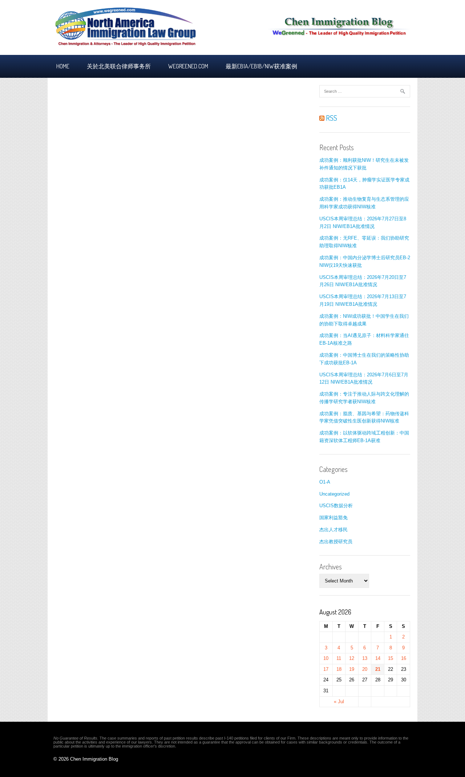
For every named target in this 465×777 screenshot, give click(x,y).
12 (351, 658)
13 (364, 658)
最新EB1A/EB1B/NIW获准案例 (261, 66)
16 (403, 658)
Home (62, 66)
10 (325, 658)
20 (364, 669)
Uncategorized (334, 494)
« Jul (339, 701)
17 (325, 669)
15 (390, 658)
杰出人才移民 (333, 529)
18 (338, 669)
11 (338, 658)
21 (377, 669)
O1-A (324, 482)
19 (351, 669)
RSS (330, 117)
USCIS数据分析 (336, 505)
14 (377, 658)
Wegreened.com (188, 66)
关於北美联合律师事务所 (119, 66)
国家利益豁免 (333, 517)
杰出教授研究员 (335, 541)
